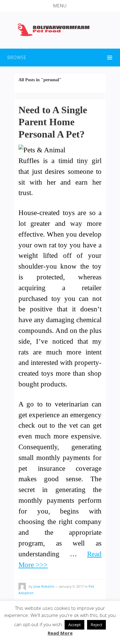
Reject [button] (96, 624)
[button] (60, 6)
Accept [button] (74, 624)
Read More (60, 633)
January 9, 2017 (71, 586)
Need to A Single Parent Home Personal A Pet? (52, 122)
